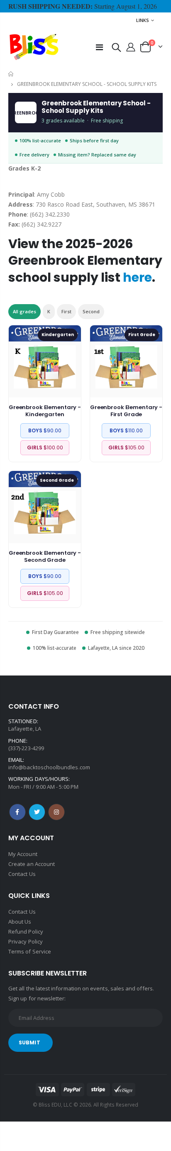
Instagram (56, 812)
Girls (45, 447)
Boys (44, 430)
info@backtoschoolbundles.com (49, 767)
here (137, 277)
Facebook (17, 812)
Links (142, 20)
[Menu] (99, 47)
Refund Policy (25, 931)
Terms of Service (29, 951)
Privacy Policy (25, 941)
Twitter (37, 812)
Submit (29, 1042)
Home (11, 74)
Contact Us (22, 874)
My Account (22, 854)
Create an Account (31, 864)
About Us (20, 921)
